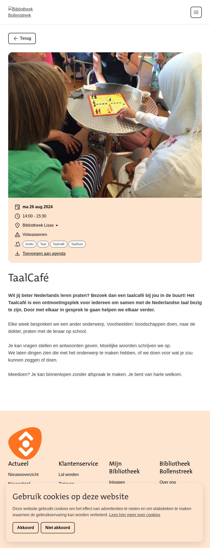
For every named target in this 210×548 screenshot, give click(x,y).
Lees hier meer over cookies (134, 515)
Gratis (29, 244)
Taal (43, 244)
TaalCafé (28, 278)
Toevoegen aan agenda (44, 253)
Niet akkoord (57, 527)
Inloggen (117, 482)
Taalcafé (59, 244)
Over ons (168, 482)
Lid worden (69, 474)
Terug (25, 38)
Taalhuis (77, 244)
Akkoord (25, 527)
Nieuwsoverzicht (23, 474)
